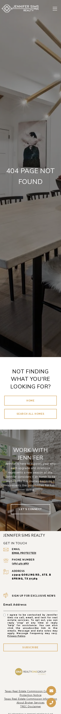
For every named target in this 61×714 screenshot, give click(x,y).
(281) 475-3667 (20, 563)
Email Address (15, 604)
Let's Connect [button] (30, 509)
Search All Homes (31, 413)
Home (30, 400)
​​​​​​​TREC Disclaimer (30, 706)
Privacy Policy (16, 636)
